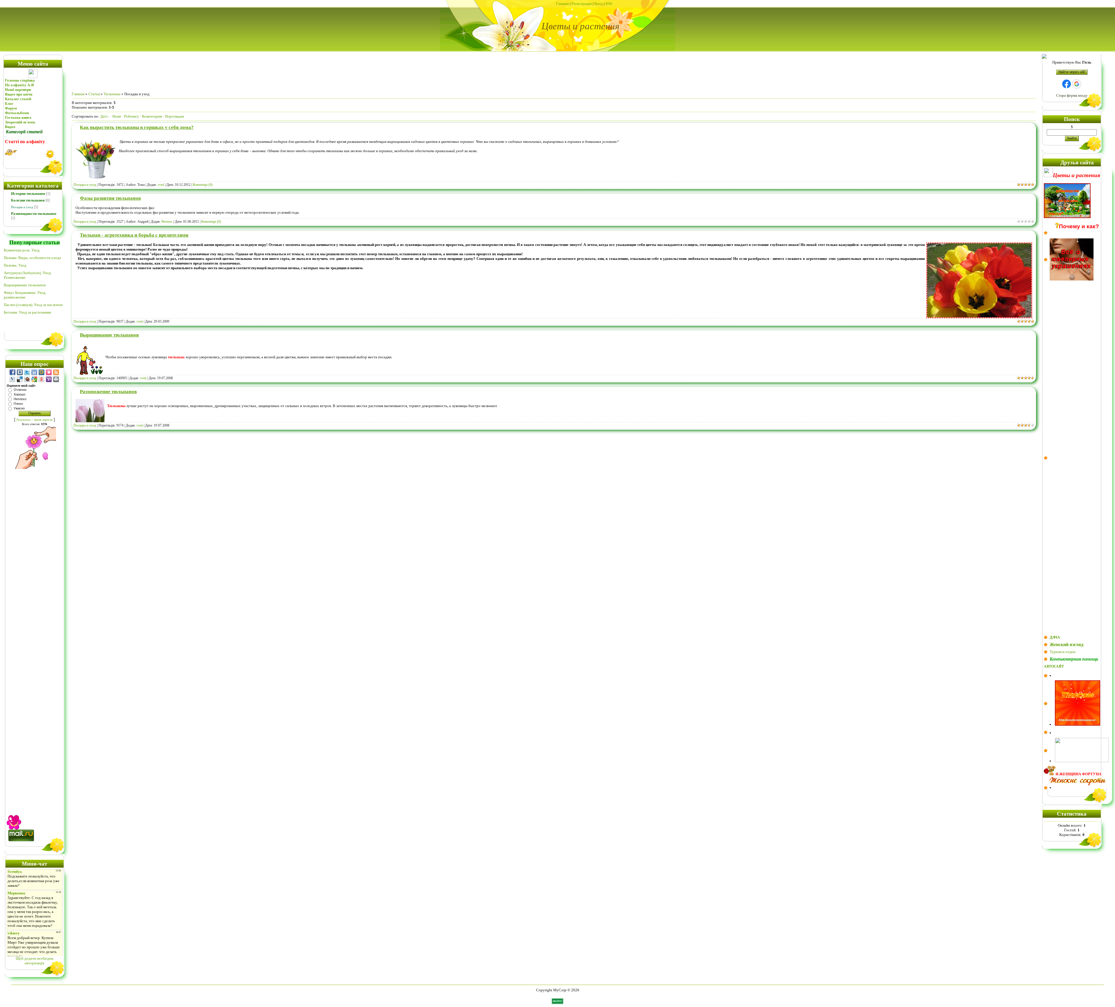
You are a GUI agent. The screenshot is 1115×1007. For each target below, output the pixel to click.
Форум (11, 108)
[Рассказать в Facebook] (12, 372)
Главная (562, 3)
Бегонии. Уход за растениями (27, 312)
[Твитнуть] (27, 372)
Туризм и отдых (1063, 652)
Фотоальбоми (17, 113)
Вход (598, 3)
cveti (161, 185)
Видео (10, 127)
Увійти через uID (1071, 72)
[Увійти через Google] (1076, 84)
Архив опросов (43, 419)
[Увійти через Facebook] (1066, 84)
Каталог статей (18, 99)
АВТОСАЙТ (1054, 666)
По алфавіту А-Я (19, 85)
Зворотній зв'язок (20, 122)
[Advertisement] (34, 635)
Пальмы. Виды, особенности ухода (32, 258)
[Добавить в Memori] (49, 372)
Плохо (18, 403)
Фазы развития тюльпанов (110, 198)
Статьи (94, 94)
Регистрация (581, 3)
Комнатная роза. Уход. (22, 250)
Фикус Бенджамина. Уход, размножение (25, 294)
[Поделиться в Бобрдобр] (27, 379)
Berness (166, 222)
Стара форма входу (1072, 95)
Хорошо (19, 394)
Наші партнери (18, 89)
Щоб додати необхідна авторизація (34, 960)
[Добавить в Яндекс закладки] (41, 379)
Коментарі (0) (203, 185)
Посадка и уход (22, 207)
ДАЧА (1055, 637)
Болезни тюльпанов (28, 200)
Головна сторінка (20, 80)
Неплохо (20, 399)
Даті (103, 116)
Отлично (20, 389)
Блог (9, 103)
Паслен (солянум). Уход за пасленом (33, 305)
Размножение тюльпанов (108, 391)
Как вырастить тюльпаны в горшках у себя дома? (137, 127)
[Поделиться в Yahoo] (49, 379)
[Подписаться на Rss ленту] (56, 372)
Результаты (23, 419)
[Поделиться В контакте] (20, 372)
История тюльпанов (28, 193)
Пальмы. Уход (15, 265)
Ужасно (19, 408)
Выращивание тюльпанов (25, 285)
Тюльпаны (112, 94)
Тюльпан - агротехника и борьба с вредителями (134, 235)
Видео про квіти (19, 94)
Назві (116, 116)
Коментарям (152, 116)
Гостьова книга (18, 117)
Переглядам (174, 116)
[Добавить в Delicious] (20, 379)
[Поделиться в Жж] (12, 379)
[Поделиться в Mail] (41, 372)
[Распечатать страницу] (56, 379)
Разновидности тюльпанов (33, 213)
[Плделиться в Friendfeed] (34, 372)
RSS (608, 3)
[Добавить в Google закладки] (34, 379)
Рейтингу (131, 116)
